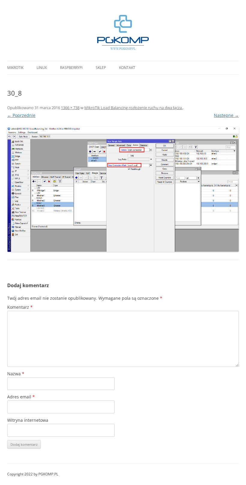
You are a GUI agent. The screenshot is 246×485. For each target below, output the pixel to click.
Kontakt (127, 67)
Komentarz (20, 307)
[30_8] (123, 189)
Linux (42, 67)
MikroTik (15, 67)
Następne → (226, 115)
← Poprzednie (21, 115)
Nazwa (15, 373)
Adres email (21, 397)
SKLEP (101, 67)
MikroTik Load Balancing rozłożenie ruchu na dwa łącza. (133, 107)
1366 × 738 (70, 107)
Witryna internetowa (27, 420)
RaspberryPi (71, 67)
